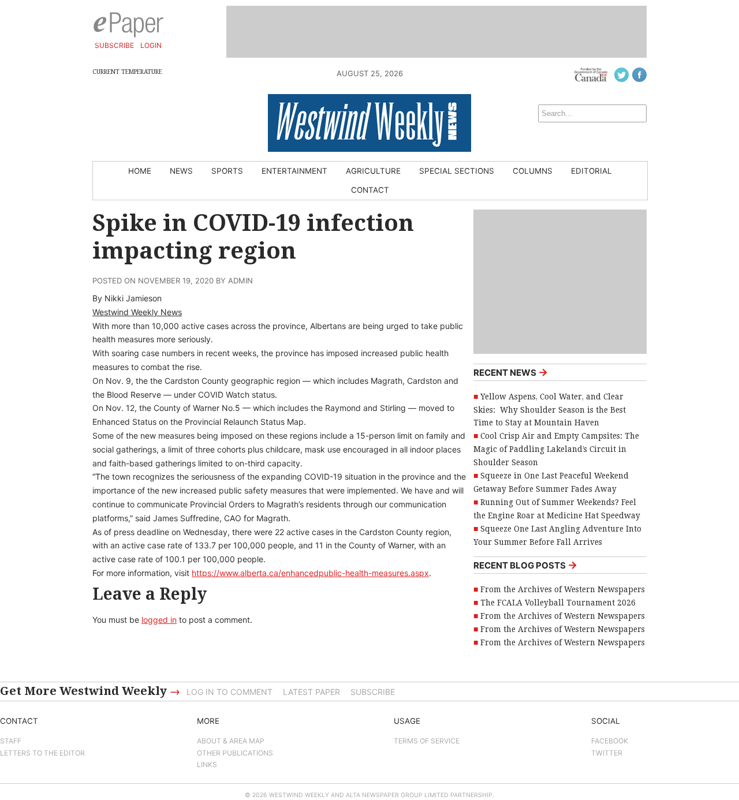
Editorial (591, 170)
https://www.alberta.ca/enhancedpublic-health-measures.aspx (310, 573)
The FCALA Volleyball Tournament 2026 (558, 602)
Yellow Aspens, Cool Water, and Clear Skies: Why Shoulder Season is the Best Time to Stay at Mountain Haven (549, 410)
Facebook (609, 741)
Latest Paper (311, 692)
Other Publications (235, 753)
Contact (370, 190)
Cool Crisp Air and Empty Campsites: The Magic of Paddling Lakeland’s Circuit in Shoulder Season (556, 449)
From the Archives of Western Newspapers (562, 589)
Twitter (606, 753)
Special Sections (456, 170)
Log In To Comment (229, 692)
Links (207, 764)
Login (151, 45)
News (181, 170)
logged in (159, 620)
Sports (227, 170)
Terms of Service (427, 741)
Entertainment (294, 170)
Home (139, 170)
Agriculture (373, 170)
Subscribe (114, 45)
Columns (533, 170)
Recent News (510, 372)
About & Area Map (230, 741)
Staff (10, 741)
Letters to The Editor (42, 753)
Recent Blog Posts (525, 565)
